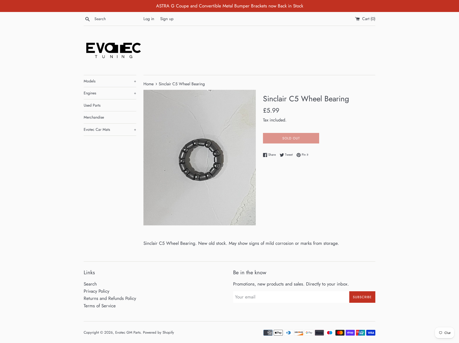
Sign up (167, 19)
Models (110, 81)
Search (90, 284)
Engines (110, 93)
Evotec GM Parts (128, 332)
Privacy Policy (96, 291)
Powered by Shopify (158, 332)
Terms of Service (100, 306)
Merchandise (94, 117)
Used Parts (92, 105)
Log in (148, 19)
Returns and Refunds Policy (110, 298)
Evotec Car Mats (110, 129)
